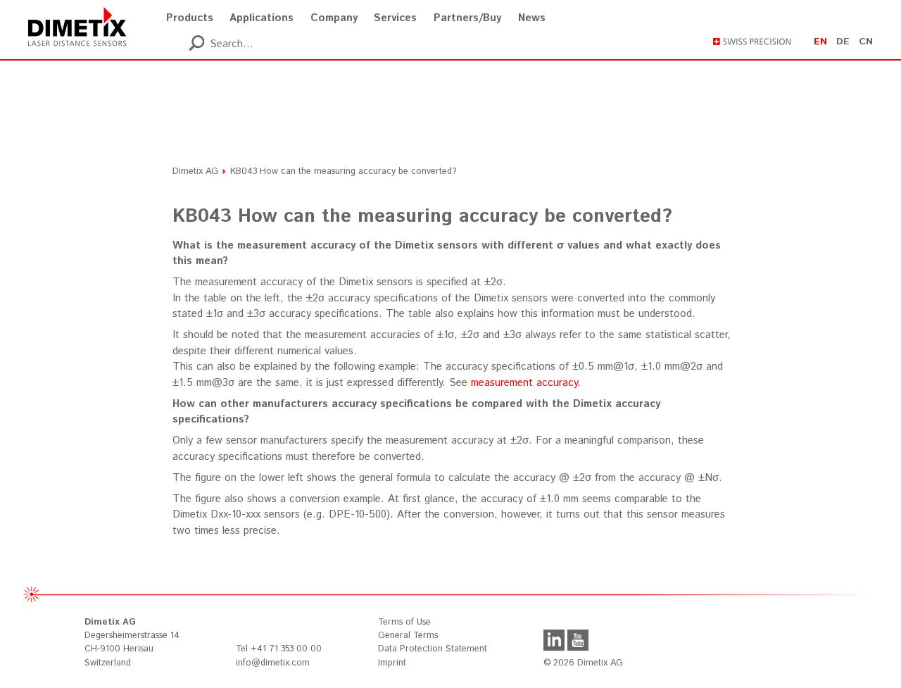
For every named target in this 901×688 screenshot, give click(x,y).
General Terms (408, 635)
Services (395, 18)
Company (334, 18)
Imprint (392, 663)
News (532, 18)
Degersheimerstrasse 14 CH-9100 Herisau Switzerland (131, 642)
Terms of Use (404, 622)
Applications (261, 18)
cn (866, 42)
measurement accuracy (524, 382)
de (843, 42)
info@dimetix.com (273, 663)
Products (189, 18)
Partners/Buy (467, 18)
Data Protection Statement (432, 649)
